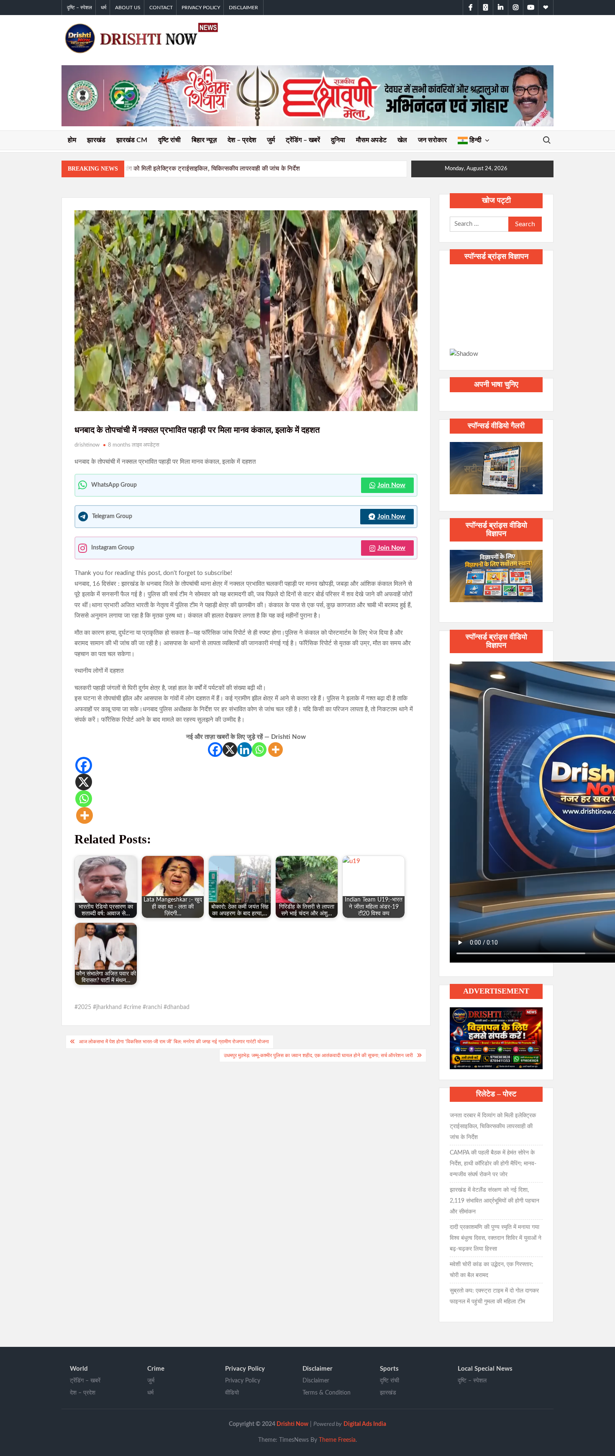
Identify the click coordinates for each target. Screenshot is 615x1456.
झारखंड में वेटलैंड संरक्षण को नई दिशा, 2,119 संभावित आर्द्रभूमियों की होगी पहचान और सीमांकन (494, 1201)
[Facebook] (215, 749)
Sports (389, 1369)
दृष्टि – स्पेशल (79, 7)
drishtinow (87, 445)
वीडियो (232, 1393)
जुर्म (271, 140)
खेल (402, 140)
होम (72, 140)
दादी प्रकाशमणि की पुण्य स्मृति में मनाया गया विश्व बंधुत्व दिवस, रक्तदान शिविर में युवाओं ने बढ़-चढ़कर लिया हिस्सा (495, 1238)
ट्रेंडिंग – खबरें (303, 140)
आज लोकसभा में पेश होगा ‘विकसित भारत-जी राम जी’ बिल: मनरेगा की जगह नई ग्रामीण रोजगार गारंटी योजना (174, 1041)
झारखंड (96, 140)
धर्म (103, 7)
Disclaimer (243, 7)
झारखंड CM (131, 140)
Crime (155, 1369)
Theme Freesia (337, 1440)
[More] (275, 749)
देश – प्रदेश (242, 140)
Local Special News (485, 1369)
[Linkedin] (244, 749)
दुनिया (338, 140)
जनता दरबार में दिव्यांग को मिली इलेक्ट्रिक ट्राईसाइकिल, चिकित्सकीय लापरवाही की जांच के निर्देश (191, 168)
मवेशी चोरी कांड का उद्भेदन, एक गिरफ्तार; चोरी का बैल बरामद (491, 1270)
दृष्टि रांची (169, 140)
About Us (128, 7)
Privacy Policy (201, 7)
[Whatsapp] (259, 749)
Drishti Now (292, 1424)
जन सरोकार (432, 140)
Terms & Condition (326, 1393)
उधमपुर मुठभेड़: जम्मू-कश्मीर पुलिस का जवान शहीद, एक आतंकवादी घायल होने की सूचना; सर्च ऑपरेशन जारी (318, 1055)
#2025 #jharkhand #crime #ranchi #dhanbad (132, 1007)
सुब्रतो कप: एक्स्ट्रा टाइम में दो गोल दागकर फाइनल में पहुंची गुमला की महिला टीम (494, 1296)
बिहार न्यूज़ (204, 140)
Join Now (391, 485)
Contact (161, 7)
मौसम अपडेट (371, 140)
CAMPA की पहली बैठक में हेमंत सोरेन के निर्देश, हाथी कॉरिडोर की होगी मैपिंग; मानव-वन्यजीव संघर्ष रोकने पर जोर (493, 1164)
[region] (496, 316)
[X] (230, 749)
